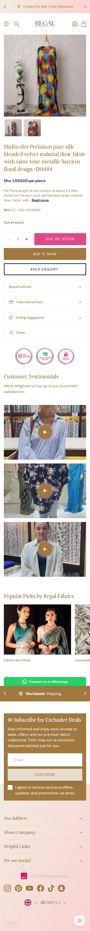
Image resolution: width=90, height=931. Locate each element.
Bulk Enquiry (45, 269)
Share (20, 332)
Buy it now (45, 254)
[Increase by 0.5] (26, 239)
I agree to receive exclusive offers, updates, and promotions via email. (45, 790)
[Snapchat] (61, 888)
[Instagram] (7, 888)
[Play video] (45, 432)
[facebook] (40, 888)
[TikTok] (51, 888)
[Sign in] (74, 24)
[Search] (16, 24)
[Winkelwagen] (83, 24)
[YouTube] (29, 888)
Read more (40, 200)
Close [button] (45, 818)
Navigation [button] (6, 24)
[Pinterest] (18, 888)
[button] (5, 6)
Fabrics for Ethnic (17, 660)
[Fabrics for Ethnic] (37, 629)
